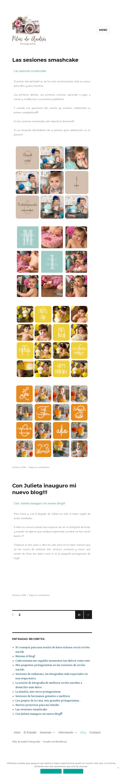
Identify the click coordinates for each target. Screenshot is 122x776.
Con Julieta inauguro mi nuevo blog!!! (39, 503)
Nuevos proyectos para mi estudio (37, 705)
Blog (83, 732)
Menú (103, 29)
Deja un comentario (39, 467)
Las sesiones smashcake (45, 60)
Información (65, 732)
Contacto (95, 732)
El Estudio (30, 732)
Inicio (17, 732)
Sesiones (45, 732)
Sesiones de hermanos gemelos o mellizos (42, 696)
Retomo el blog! (25, 656)
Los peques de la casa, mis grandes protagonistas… (48, 700)
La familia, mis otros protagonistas (38, 691)
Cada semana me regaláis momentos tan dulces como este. (53, 660)
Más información (73, 771)
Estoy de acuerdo (51, 771)
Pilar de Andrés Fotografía (26, 741)
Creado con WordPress (55, 741)
